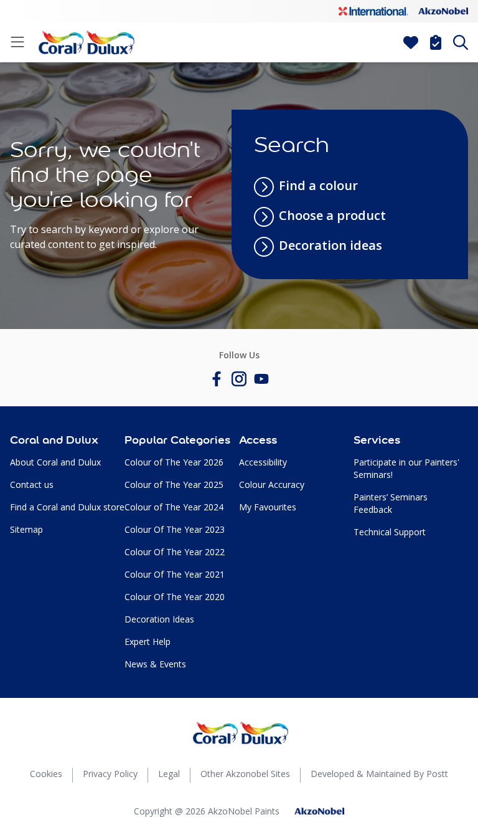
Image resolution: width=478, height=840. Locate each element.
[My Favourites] (410, 42)
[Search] (460, 42)
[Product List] (435, 42)
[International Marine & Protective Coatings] (373, 11)
